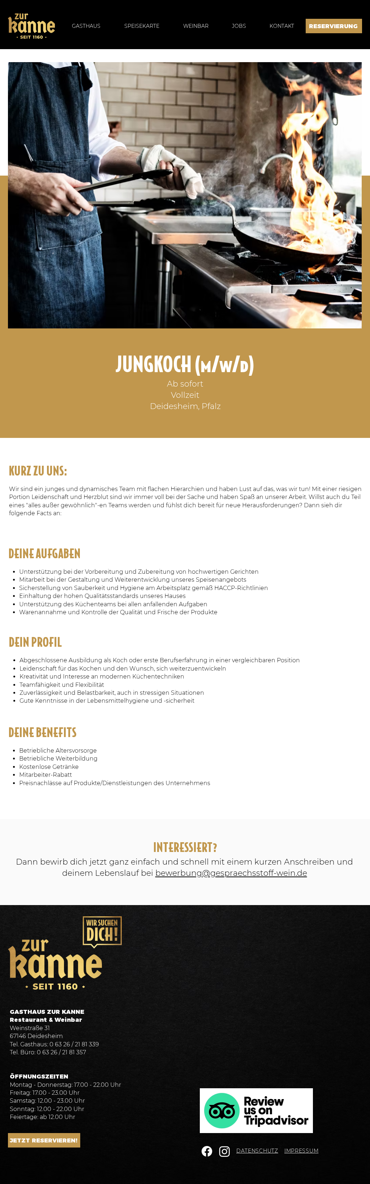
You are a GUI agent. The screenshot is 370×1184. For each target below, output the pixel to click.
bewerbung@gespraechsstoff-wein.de (231, 873)
